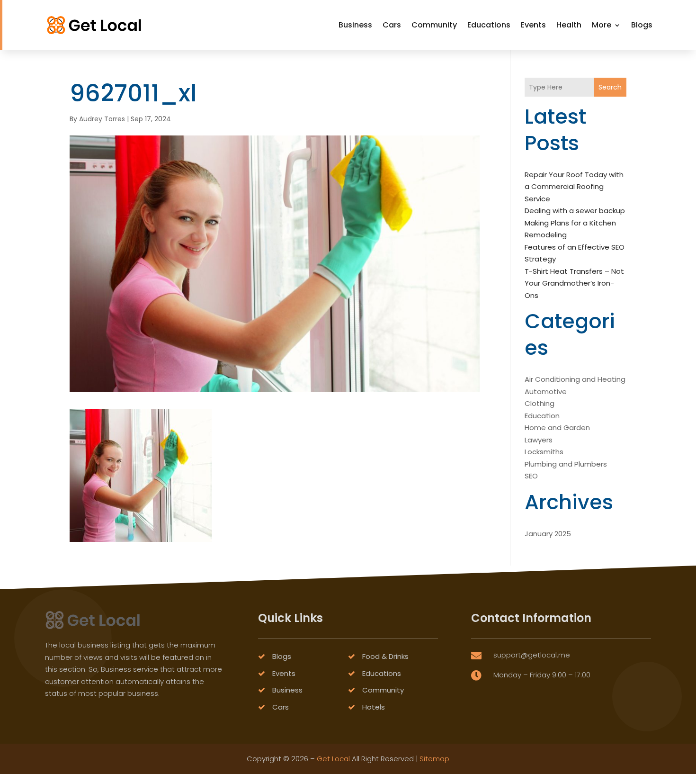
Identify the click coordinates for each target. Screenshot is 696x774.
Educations (488, 24)
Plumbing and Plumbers (566, 464)
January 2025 (548, 534)
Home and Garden (557, 427)
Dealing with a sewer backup (575, 211)
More (601, 24)
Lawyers (539, 440)
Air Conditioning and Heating (575, 379)
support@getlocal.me (531, 655)
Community (434, 24)
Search (610, 87)
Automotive (546, 391)
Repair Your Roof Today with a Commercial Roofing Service (574, 187)
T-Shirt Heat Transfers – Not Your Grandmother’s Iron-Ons (574, 283)
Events (533, 24)
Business (355, 24)
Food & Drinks (385, 656)
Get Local (333, 759)
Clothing (539, 403)
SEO (531, 476)
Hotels (373, 707)
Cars (392, 24)
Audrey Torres (102, 119)
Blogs (641, 24)
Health (568, 24)
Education (542, 416)
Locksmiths (544, 452)
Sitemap (434, 759)
